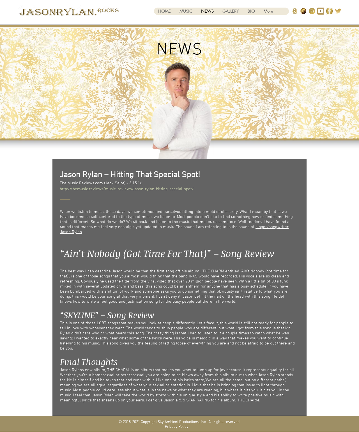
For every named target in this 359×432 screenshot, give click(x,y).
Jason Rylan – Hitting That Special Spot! (130, 175)
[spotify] (312, 11)
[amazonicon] (294, 11)
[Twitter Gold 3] (338, 11)
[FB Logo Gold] (329, 11)
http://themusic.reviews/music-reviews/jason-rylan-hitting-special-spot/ (127, 189)
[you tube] (320, 11)
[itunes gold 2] (303, 11)
